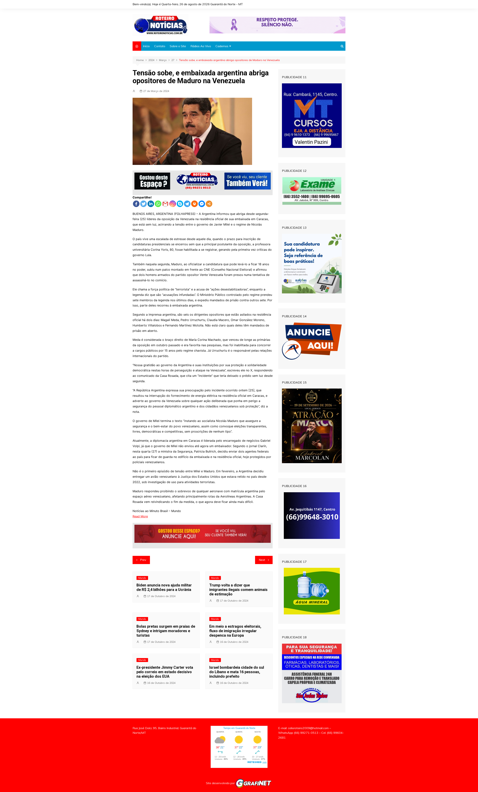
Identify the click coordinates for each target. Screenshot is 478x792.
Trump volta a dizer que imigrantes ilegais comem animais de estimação (238, 589)
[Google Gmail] (165, 204)
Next (262, 560)
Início (146, 46)
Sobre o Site (178, 46)
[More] (209, 204)
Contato (159, 46)
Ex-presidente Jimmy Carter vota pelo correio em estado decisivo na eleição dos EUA (164, 672)
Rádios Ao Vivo (200, 46)
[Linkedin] (151, 204)
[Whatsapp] (158, 204)
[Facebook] (136, 204)
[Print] (194, 204)
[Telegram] (187, 204)
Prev (143, 560)
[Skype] (180, 204)
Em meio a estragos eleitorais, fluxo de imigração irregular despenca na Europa (235, 631)
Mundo (142, 577)
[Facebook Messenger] (201, 204)
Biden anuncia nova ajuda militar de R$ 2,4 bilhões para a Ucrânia (164, 587)
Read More (140, 516)
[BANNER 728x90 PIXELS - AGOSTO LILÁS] (277, 24)
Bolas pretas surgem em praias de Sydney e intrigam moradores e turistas (165, 631)
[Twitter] (143, 204)
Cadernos (221, 46)
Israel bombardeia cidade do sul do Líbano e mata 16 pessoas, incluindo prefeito (236, 672)
